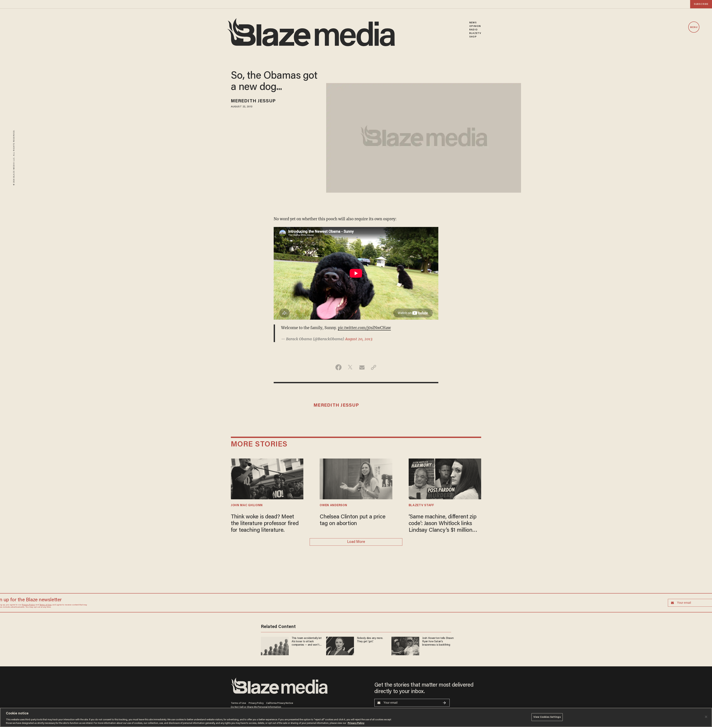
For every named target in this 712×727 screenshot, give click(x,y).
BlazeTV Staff (421, 574)
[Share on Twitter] (350, 436)
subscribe (701, 4)
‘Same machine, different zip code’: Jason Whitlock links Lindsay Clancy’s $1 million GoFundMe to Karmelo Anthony (443, 593)
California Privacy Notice (279, 688)
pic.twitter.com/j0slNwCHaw (364, 327)
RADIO (473, 30)
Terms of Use (319, 365)
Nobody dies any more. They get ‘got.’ (370, 396)
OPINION (475, 26)
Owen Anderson (333, 574)
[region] (356, 717)
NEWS (473, 23)
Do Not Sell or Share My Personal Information (256, 691)
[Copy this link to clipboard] (373, 436)
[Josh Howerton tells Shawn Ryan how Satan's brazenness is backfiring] (405, 401)
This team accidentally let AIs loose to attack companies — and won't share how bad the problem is (305, 398)
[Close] (706, 717)
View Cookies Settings (547, 717)
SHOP (473, 37)
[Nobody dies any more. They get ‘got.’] (340, 401)
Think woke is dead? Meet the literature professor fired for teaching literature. (265, 592)
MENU (693, 27)
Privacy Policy (302, 365)
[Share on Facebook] (338, 436)
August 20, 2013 (359, 339)
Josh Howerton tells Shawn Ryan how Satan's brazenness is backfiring (435, 398)
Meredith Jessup (253, 101)
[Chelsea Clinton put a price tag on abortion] (356, 547)
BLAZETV (475, 33)
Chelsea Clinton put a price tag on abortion (352, 589)
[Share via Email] (362, 436)
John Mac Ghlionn (247, 574)
